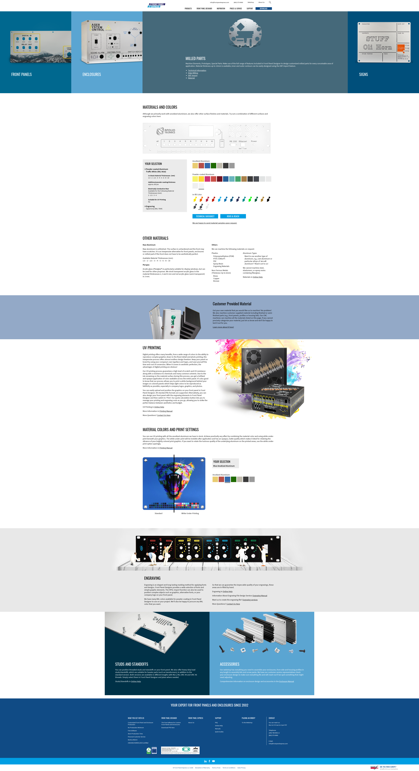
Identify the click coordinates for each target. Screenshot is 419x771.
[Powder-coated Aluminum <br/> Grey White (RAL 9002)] (195, 186)
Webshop (251, 2)
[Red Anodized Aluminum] (201, 165)
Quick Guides (219, 732)
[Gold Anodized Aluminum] (195, 165)
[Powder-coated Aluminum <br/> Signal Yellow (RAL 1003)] (201, 179)
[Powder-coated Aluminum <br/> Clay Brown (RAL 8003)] (244, 179)
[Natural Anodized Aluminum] (232, 165)
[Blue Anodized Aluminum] (207, 165)
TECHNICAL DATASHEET (205, 216)
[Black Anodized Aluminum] (225, 165)
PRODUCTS (188, 8)
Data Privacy (242, 768)
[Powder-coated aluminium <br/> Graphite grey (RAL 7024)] (256, 179)
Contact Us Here (163, 415)
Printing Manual (166, 411)
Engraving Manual (260, 595)
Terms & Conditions (229, 768)
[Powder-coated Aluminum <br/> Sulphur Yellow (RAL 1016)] (195, 179)
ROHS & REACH (233, 216)
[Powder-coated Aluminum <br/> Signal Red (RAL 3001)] (213, 179)
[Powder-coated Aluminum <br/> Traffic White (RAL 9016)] (201, 186)
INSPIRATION (221, 8)
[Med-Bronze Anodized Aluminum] (219, 165)
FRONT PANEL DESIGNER (204, 8)
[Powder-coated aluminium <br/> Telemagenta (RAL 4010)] (207, 179)
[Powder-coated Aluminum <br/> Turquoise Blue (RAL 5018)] (232, 179)
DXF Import (192, 75)
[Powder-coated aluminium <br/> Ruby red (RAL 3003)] (219, 179)
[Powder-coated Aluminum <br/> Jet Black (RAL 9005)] (250, 179)
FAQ (216, 723)
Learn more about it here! (223, 327)
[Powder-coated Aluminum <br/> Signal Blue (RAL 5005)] (225, 179)
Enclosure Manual (286, 681)
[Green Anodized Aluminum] (213, 165)
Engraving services (250, 599)
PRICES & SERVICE (236, 8)
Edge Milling (193, 73)
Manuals (218, 729)
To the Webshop (247, 723)
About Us (261, 2)
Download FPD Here (167, 728)
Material (191, 78)
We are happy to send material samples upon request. (214, 223)
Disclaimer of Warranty (202, 768)
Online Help (258, 277)
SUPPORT (250, 8)
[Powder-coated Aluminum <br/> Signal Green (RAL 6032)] (238, 179)
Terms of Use (216, 768)
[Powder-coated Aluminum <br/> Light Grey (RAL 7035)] (268, 179)
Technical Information (197, 70)
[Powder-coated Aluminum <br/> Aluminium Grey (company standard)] (262, 179)
